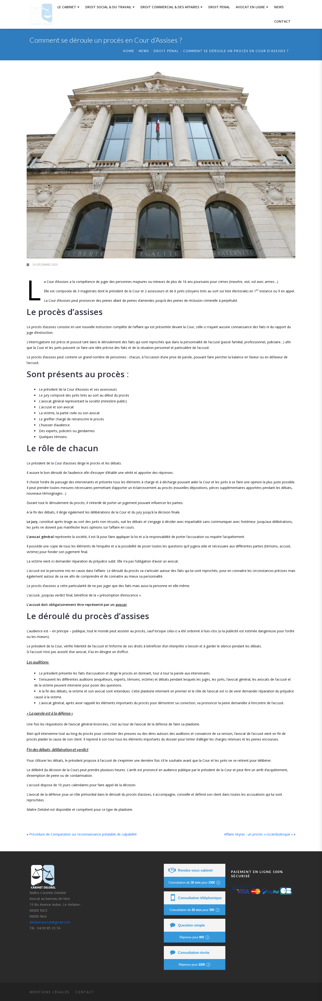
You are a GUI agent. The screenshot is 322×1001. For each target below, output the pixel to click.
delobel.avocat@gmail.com (49, 922)
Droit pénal (166, 51)
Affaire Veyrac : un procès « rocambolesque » (258, 834)
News (144, 51)
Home (128, 51)
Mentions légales (49, 992)
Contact (84, 992)
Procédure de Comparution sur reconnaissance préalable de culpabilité (83, 834)
